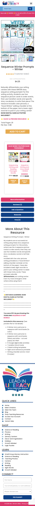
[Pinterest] (22, 395)
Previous (1, 57)
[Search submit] (30, 8)
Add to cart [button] (13, 181)
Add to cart (17, 131)
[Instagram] (19, 395)
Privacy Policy (26, 504)
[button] (31, 3)
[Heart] (13, 395)
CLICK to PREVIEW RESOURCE (14, 119)
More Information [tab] (17, 200)
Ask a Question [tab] (17, 210)
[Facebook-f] (16, 395)
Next (34, 57)
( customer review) (21, 74)
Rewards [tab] (17, 215)
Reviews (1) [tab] (17, 205)
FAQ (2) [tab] (17, 220)
